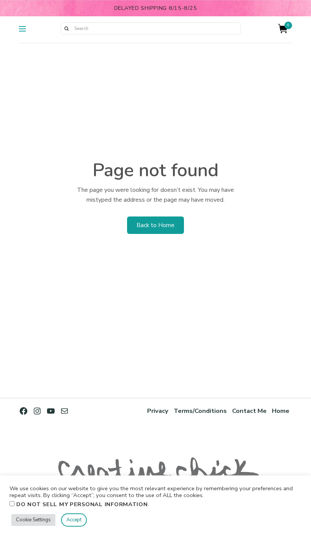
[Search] (66, 28)
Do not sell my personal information (82, 504)
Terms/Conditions (200, 410)
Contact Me (249, 410)
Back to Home (155, 225)
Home (280, 410)
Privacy (157, 410)
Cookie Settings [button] (33, 519)
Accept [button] (74, 519)
